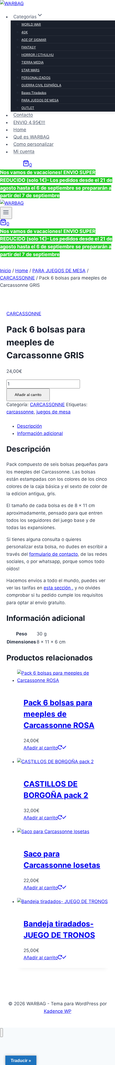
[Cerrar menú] (1, 1032)
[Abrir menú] (6, 213)
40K (24, 32)
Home (19, 129)
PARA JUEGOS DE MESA (40, 100)
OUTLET (27, 108)
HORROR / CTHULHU (37, 55)
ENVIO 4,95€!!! (29, 122)
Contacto (23, 115)
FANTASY (28, 47)
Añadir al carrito (28, 394)
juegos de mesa (53, 412)
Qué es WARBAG (31, 137)
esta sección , (58, 587)
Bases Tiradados (33, 93)
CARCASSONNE (23, 313)
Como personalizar (33, 144)
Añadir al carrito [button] (41, 748)
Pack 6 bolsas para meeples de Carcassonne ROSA (59, 714)
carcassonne (20, 412)
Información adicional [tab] (40, 433)
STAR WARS (30, 70)
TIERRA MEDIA (32, 62)
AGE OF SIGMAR (33, 40)
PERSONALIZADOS (36, 78)
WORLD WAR (31, 24)
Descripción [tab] (29, 426)
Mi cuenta (23, 151)
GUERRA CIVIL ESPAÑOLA (41, 85)
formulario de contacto (53, 554)
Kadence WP (57, 1011)
